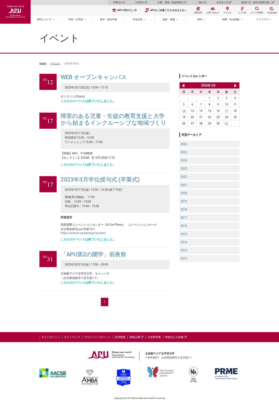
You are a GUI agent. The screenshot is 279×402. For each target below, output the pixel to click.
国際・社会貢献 (230, 19)
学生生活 (138, 19)
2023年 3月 (208, 85)
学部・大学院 (75, 19)
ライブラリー (263, 19)
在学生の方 (223, 2)
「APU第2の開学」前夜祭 (93, 254)
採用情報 (120, 337)
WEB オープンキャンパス (94, 77)
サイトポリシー (50, 337)
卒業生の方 (119, 2)
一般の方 (201, 2)
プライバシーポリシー (97, 337)
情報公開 (135, 337)
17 (226, 110)
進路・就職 (169, 19)
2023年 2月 (182, 85)
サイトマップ (72, 337)
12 (183, 110)
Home (42, 63)
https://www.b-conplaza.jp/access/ (83, 233)
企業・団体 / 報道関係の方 (172, 2)
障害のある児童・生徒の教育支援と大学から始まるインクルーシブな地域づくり (113, 119)
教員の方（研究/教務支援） (256, 2)
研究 (199, 19)
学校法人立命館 (174, 337)
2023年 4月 (235, 85)
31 (226, 123)
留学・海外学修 (108, 19)
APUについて (44, 19)
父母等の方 (141, 2)
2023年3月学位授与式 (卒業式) (100, 179)
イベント (55, 63)
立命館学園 (154, 337)
